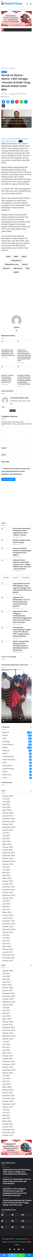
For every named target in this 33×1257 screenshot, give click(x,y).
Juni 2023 (6, 904)
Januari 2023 (7, 918)
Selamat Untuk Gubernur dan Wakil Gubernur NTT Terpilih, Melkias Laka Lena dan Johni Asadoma (22, 564)
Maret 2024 (6, 878)
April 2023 (6, 909)
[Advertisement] (16, 48)
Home (5, 68)
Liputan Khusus (8, 769)
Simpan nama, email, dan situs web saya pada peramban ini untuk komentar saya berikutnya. (15, 471)
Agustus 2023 (7, 898)
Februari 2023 (7, 915)
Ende (24, 256)
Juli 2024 (6, 867)
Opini (4, 738)
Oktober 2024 (7, 858)
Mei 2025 (6, 838)
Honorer (7, 268)
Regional (12, 68)
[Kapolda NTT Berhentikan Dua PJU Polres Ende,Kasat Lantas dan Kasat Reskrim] (6, 599)
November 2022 (8, 924)
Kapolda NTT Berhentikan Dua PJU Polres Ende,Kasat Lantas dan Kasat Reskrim (21, 601)
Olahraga (6, 741)
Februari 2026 (7, 813)
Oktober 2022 (7, 926)
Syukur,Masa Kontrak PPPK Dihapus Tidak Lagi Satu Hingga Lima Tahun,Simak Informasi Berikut (22, 587)
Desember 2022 (8, 921)
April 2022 (6, 944)
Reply (13, 410)
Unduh (20, 141)
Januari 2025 (7, 850)
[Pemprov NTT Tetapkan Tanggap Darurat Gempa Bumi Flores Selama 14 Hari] (16, 1229)
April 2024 (6, 875)
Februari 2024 (7, 881)
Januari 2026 (7, 816)
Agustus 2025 (7, 830)
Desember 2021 (8, 955)
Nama (4, 448)
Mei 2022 (6, 941)
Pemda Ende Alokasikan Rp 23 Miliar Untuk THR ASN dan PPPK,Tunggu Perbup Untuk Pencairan (22, 631)
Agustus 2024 (7, 864)
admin (5, 94)
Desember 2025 (8, 819)
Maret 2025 (6, 844)
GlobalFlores (16, 260)
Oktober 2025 (7, 824)
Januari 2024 (7, 884)
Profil (4, 763)
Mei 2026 (6, 804)
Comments (25, 577)
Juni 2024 (6, 870)
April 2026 (6, 807)
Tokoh (4, 778)
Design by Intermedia (8, 1242)
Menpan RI (18, 268)
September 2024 (8, 861)
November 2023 (8, 890)
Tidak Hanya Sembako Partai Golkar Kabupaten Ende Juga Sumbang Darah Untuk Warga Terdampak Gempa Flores (24, 355)
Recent (15, 577)
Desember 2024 (8, 853)
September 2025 (8, 827)
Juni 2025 (6, 836)
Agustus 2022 (7, 932)
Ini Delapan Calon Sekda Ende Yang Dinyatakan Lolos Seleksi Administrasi (8, 352)
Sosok (4, 772)
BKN (16, 256)
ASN (8, 256)
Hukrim (5, 735)
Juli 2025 (6, 833)
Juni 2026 (6, 802)
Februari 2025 (7, 847)
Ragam (5, 747)
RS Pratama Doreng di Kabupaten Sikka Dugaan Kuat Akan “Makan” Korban (21, 531)
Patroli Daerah (7, 744)
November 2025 (8, 821)
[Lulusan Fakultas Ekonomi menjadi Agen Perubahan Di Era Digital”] (6, 550)
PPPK (17, 272)
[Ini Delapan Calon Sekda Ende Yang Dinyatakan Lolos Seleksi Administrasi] (8, 344)
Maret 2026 (6, 810)
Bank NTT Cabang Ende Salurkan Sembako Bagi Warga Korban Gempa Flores (7, 378)
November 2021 (8, 958)
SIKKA (4, 753)
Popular (6, 577)
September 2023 (8, 895)
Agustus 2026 (7, 796)
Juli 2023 (6, 901)
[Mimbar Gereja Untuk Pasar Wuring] (6, 542)
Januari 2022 (7, 952)
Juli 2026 (6, 799)
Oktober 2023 (7, 892)
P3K (28, 268)
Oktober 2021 (7, 961)
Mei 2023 (6, 907)
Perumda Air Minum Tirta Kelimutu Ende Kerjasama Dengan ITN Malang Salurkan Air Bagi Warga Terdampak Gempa (24, 379)
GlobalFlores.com (12, 264)
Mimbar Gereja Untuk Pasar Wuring (21, 541)
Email (4, 455)
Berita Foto (6, 775)
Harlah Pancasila (8, 760)
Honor (25, 264)
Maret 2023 (6, 912)
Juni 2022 (6, 938)
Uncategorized (8, 756)
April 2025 (6, 841)
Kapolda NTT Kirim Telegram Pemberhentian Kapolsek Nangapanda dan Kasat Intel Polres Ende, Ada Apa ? (22, 616)
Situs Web (5, 462)
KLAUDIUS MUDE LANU (19, 398)
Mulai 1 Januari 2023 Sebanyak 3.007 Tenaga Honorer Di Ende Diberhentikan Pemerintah (21, 645)
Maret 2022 (6, 946)
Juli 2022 (6, 935)
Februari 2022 (7, 949)
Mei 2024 (6, 873)
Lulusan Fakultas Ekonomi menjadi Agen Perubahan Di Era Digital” (22, 551)
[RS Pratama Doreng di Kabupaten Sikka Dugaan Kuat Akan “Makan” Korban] (6, 530)
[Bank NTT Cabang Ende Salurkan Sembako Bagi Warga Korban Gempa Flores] (8, 370)
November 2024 (8, 856)
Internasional (7, 766)
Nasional (5, 750)
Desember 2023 (8, 887)
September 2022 (8, 929)
